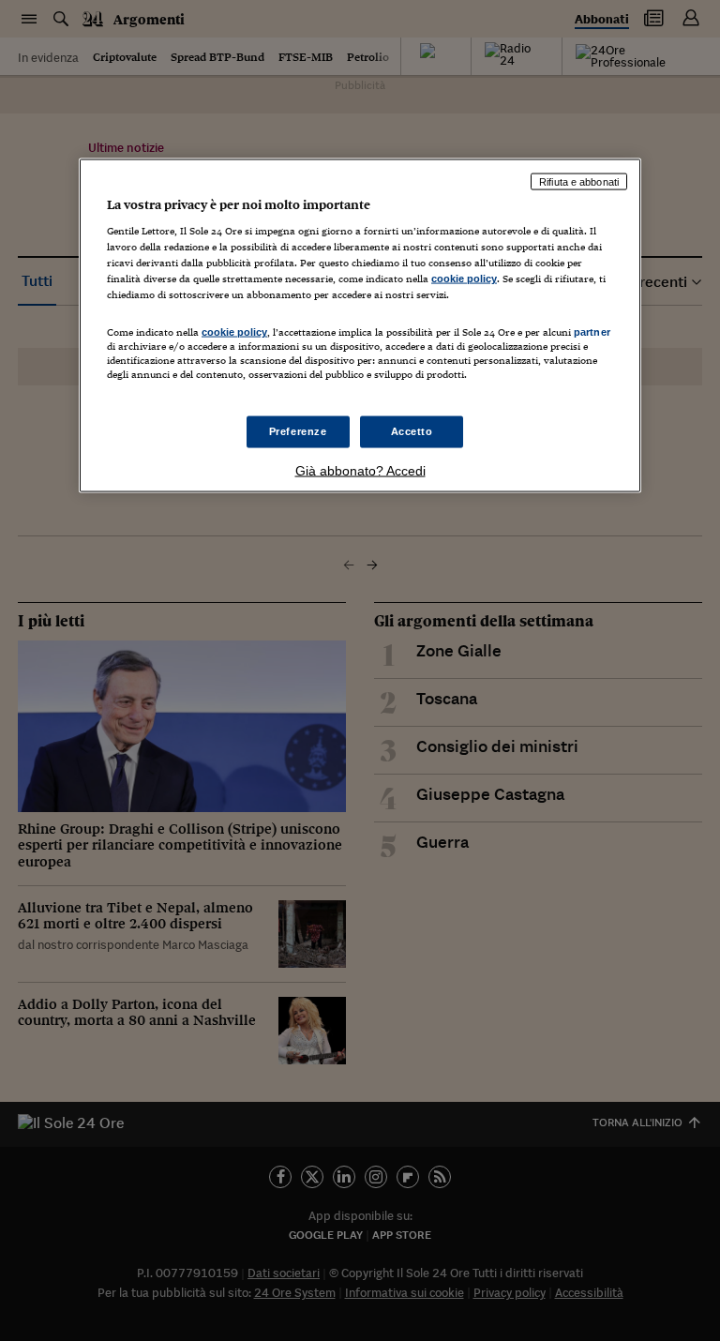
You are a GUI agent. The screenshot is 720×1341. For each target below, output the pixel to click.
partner (592, 332)
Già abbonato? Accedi (360, 469)
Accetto (412, 430)
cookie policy (464, 278)
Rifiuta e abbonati (579, 181)
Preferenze (298, 430)
